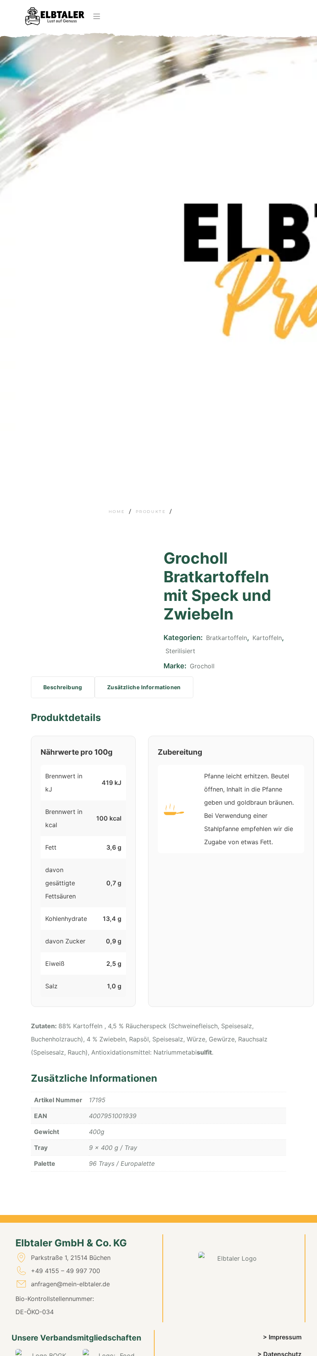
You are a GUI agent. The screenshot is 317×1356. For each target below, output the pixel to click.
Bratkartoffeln (226, 638)
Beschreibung (62, 687)
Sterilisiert (180, 651)
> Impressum (282, 1337)
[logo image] (54, 16)
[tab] (63, 687)
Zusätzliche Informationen (144, 687)
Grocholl (202, 666)
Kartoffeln (267, 638)
